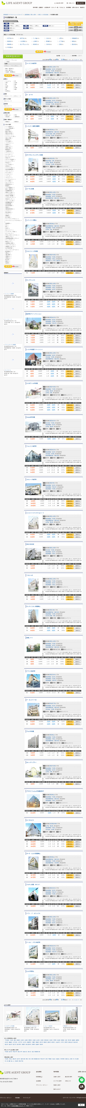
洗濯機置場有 (9, 190)
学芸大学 (54, 323)
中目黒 (10, 47)
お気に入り (68, 1081)
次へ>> (77, 59)
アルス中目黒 (30, 731)
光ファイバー (9, 230)
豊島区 (62, 1040)
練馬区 (77, 1040)
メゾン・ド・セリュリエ (33, 913)
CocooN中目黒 (30, 417)
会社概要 (38, 1081)
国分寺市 (75, 1042)
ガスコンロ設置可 (10, 159)
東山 (53, 129)
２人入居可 (8, 141)
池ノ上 (12, 1061)
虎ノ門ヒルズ (24, 44)
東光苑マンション (68, 1026)
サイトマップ (26, 1098)
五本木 (53, 674)
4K (6, 89)
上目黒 (53, 66)
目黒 (53, 158)
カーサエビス (30, 820)
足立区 (6, 1042)
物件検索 (35, 7)
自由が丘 (25, 1051)
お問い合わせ (75, 7)
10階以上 (8, 256)
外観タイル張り (10, 192)
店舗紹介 (41, 7)
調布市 (49, 1042)
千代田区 (7, 1040)
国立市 (6, 1044)
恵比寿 (75, 44)
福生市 (10, 1044)
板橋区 (73, 1040)
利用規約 (17, 1098)
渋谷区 (50, 823)
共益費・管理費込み (10, 72)
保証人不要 (8, 138)
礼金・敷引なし (9, 70)
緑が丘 (29, 1051)
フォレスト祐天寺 (31, 446)
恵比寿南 (54, 823)
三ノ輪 (36, 38)
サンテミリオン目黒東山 (33, 606)
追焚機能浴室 (9, 202)
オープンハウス (10, 156)
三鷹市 (33, 1042)
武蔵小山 (67, 1059)
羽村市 (41, 1044)
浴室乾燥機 (8, 204)
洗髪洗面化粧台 (10, 209)
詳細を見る (69, 85)
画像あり (7, 121)
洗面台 (7, 207)
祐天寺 (53, 69)
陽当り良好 (8, 131)
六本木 (49, 44)
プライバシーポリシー (42, 1085)
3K (15, 86)
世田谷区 (51, 703)
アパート (7, 60)
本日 (16, 115)
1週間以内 (17, 116)
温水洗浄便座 (9, 205)
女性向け (8, 166)
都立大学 (20, 1051)
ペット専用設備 (10, 128)
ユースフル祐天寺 (31, 63)
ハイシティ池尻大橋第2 (33, 126)
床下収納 (8, 217)
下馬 (54, 703)
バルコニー (8, 177)
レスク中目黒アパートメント (34, 349)
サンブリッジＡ (30, 280)
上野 (61, 38)
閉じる (81, 1105)
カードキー (8, 154)
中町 (53, 483)
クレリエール (8, 370)
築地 (74, 41)
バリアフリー (9, 143)
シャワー (8, 210)
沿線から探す (57, 1076)
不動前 (49, 1059)
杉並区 (58, 1040)
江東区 (34, 1040)
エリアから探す (57, 1081)
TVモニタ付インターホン (12, 235)
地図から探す (57, 1085)
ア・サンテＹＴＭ (31, 700)
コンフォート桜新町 (9, 293)
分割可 (7, 144)
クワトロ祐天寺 (30, 671)
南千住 (23, 38)
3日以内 (7, 116)
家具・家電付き (10, 189)
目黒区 (50, 66)
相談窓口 (82, 7)
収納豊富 (8, 223)
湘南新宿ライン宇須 (50, 260)
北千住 (10, 38)
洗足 (33, 1051)
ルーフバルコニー (10, 179)
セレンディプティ (31, 762)
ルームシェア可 (10, 161)
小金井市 (57, 1042)
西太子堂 (21, 1061)
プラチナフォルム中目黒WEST (35, 791)
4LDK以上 (7, 91)
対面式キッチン (10, 199)
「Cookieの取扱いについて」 (17, 1105)
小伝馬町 (23, 41)
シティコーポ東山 (31, 220)
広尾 (61, 44)
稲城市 (37, 1044)
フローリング (9, 171)
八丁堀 (62, 41)
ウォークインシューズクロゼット (13, 221)
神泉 (54, 133)
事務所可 (8, 139)
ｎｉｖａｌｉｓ (8, 319)
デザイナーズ (9, 134)
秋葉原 (10, 41)
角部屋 (7, 263)
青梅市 (37, 1042)
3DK (6, 87)
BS (6, 226)
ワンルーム (8, 81)
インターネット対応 (11, 231)
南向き (7, 261)
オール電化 (8, 180)
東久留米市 (28, 1044)
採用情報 (68, 7)
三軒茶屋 (56, 862)
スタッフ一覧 (54, 7)
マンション (14, 60)
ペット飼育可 (9, 126)
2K (6, 84)
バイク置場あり (10, 187)
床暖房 (7, 215)
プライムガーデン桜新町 (10, 344)
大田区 (42, 1040)
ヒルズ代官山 (30, 971)
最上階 (7, 259)
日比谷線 (48, 71)
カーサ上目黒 (30, 188)
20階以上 (8, 258)
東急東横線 (48, 69)
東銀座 (10, 44)
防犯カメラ (8, 241)
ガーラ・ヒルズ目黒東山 (33, 853)
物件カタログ (57, 1089)
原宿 (71, 1059)
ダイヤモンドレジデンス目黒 (34, 155)
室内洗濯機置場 (10, 169)
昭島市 (45, 1042)
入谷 (48, 38)
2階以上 (8, 253)
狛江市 (14, 1044)
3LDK (15, 87)
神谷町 (36, 44)
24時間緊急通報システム (12, 238)
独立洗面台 (8, 212)
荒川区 (69, 1040)
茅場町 (49, 41)
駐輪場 (7, 185)
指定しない (8, 115)
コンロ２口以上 (10, 194)
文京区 (22, 1040)
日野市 (66, 1042)
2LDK (6, 86)
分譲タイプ (8, 146)
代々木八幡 (7, 1061)
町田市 (53, 1042)
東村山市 (70, 1042)
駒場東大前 (37, 1051)
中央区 (11, 1040)
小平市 (62, 1042)
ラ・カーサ (29, 94)
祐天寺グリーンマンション (33, 314)
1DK (6, 82)
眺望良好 (8, 149)
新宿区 (18, 1040)
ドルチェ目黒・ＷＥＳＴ (33, 884)
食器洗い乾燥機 (10, 195)
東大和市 (19, 1044)
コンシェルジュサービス (12, 249)
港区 (15, 1040)
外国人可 (8, 157)
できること (62, 7)
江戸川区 (15, 1042)
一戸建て (7, 61)
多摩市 (33, 1044)
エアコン (8, 213)
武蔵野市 (29, 1042)
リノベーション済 (10, 136)
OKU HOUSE (30, 544)
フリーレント (9, 153)
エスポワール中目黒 (32, 383)
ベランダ (8, 176)
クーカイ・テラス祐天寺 (33, 942)
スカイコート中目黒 (32, 251)
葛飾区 (10, 1042)
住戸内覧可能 (9, 248)
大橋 (53, 610)
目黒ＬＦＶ (29, 637)
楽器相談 (8, 129)
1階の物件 (8, 254)
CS (6, 225)
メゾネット (8, 174)
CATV (7, 228)
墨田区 (30, 1040)
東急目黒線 (48, 160)
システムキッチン (10, 197)
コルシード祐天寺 (31, 479)
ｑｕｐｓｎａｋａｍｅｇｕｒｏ (35, 512)
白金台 (53, 1059)
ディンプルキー (10, 239)
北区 (66, 1040)
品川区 (38, 1040)
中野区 (55, 1040)
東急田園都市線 (49, 72)
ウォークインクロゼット (12, 218)
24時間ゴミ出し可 (10, 246)
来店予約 (80, 1076)
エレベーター (9, 182)
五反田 (16, 1061)
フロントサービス (10, 244)
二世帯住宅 (8, 151)
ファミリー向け (10, 167)
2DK (15, 84)
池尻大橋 (56, 72)
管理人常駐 (8, 148)
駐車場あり (8, 251)
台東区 (26, 1040)
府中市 (41, 1042)
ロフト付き (8, 172)
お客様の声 (47, 7)
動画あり (17, 121)
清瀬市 (23, 1044)
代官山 (53, 258)
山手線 (47, 162)
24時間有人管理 (10, 243)
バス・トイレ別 (10, 200)
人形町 (36, 41)
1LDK (15, 82)
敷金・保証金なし (9, 68)
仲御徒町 (75, 38)
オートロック (9, 233)
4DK (15, 89)
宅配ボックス (9, 236)
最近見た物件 (68, 1076)
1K (15, 81)
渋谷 (51, 229)
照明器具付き (9, 184)
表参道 (57, 1059)
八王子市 (20, 1042)
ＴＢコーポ (29, 575)
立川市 (24, 1042)
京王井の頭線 (49, 133)
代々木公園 (75, 1059)
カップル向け (9, 164)
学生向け (8, 162)
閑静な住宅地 (9, 133)
